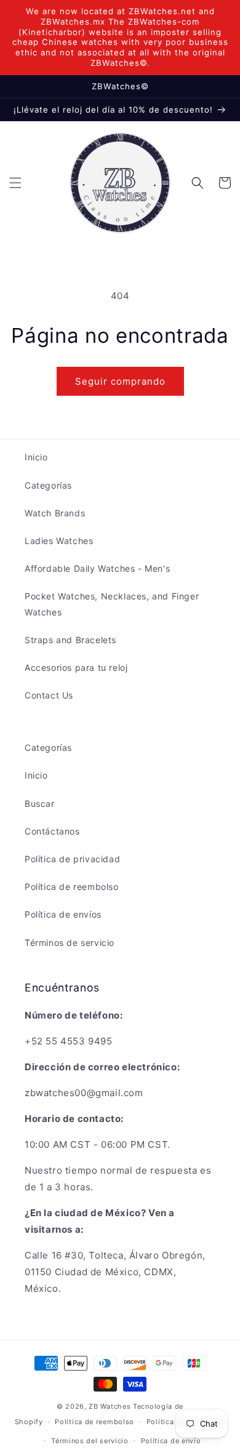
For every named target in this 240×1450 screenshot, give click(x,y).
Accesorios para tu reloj (76, 667)
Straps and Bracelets (70, 640)
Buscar (40, 803)
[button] (15, 182)
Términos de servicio (69, 942)
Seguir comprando (120, 381)
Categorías (48, 485)
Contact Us (49, 695)
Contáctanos (52, 831)
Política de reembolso (72, 886)
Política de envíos (63, 914)
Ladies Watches (59, 540)
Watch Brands (55, 513)
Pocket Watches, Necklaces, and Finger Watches (112, 604)
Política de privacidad (72, 859)
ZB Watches (109, 1406)
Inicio (36, 457)
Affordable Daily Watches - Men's (97, 568)
